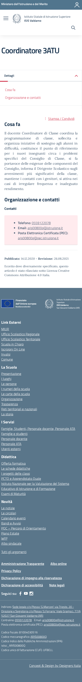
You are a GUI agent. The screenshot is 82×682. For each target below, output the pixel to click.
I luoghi (6, 378)
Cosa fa (10, 89)
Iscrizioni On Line (13, 349)
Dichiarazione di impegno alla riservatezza (31, 577)
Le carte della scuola (15, 393)
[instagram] (31, 593)
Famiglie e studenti (14, 433)
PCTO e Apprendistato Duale (21, 478)
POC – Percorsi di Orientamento (23, 528)
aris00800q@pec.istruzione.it (38, 238)
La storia (7, 414)
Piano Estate (10, 533)
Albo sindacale (11, 543)
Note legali (57, 585)
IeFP (4, 538)
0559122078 (41, 222)
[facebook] (20, 593)
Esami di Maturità (13, 493)
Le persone (9, 383)
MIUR (5, 329)
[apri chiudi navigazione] (5, 18)
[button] (41, 76)
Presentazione (11, 373)
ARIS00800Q (38, 636)
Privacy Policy (11, 570)
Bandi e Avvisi (11, 523)
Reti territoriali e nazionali (19, 409)
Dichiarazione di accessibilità (22, 585)
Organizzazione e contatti (23, 97)
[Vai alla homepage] (17, 18)
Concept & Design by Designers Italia (55, 665)
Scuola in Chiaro (12, 344)
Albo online (58, 563)
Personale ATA (11, 443)
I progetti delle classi (15, 473)
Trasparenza (9, 404)
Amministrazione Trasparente (22, 563)
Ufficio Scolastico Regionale (20, 334)
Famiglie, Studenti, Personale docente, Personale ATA (38, 428)
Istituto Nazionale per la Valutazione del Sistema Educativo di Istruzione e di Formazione (35, 486)
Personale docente (14, 438)
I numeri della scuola (15, 388)
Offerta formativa (13, 463)
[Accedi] (77, 5)
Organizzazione (11, 398)
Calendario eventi (13, 518)
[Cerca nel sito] (73, 28)
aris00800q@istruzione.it (45, 227)
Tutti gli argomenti (13, 551)
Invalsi (5, 354)
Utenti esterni (11, 448)
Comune (7, 359)
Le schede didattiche (15, 468)
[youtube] (26, 593)
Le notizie (8, 508)
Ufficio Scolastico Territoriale (20, 339)
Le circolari (8, 513)
